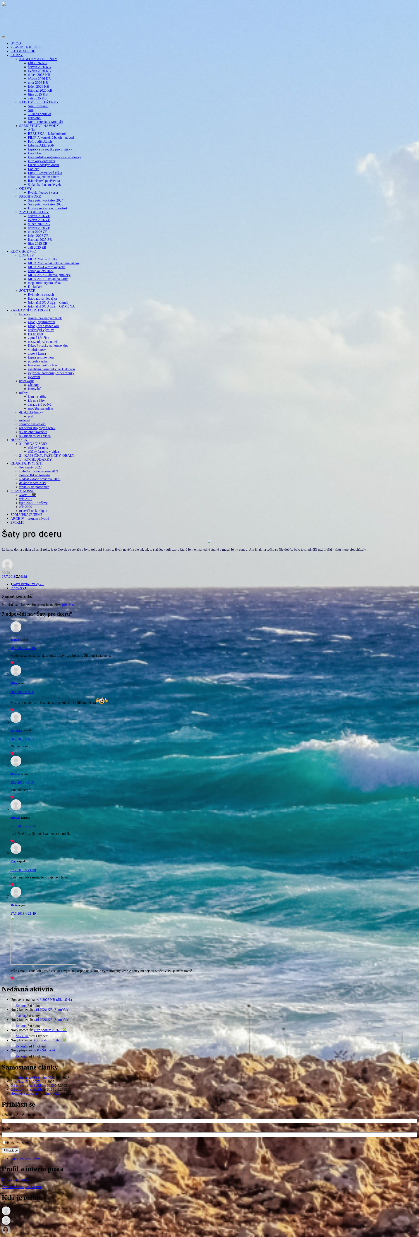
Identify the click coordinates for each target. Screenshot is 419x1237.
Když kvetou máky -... (28, 584)
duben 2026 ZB (39, 224)
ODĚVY (25, 188)
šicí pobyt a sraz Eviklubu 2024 (32, 1089)
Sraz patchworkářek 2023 (45, 204)
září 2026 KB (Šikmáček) (54, 999)
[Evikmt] (6, 1223)
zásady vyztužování (41, 322)
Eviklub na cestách (41, 294)
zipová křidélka (38, 338)
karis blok (34, 153)
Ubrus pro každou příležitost (47, 208)
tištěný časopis (38, 447)
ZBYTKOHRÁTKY (34, 212)
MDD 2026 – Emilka (42, 259)
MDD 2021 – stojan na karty (48, 279)
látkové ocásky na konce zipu (48, 345)
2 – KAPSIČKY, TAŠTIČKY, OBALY (46, 455)
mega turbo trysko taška (44, 283)
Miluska (15, 817)
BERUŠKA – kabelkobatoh (47, 133)
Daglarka (16, 730)
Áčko (32, 130)
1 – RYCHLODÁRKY (35, 459)
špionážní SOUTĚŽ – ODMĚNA (51, 306)
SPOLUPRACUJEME (26, 514)
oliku (13, 683)
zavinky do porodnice (34, 487)
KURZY (16, 55)
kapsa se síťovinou (41, 357)
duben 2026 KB (39, 75)
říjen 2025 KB (38, 94)
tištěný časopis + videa (43, 451)
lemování (34, 389)
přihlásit (67, 605)
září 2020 (25, 507)
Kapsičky (17, 588)
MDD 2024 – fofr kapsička (46, 267)
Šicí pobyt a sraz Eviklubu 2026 (32, 1078)
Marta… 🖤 (27, 495)
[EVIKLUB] (113, 32)
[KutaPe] (6, 1233)
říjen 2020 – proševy (33, 503)
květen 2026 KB (39, 71)
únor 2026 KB (38, 82)
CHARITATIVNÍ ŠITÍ (26, 463)
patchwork (26, 381)
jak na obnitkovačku (33, 432)
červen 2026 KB (39, 67)
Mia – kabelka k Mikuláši (45, 122)
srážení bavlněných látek (45, 318)
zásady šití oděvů (40, 404)
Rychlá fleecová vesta (43, 192)
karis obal (34, 118)
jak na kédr (35, 334)
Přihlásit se (10, 1150)
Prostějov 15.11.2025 (25, 1081)
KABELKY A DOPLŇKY (38, 59)
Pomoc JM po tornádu (34, 475)
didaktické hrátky (31, 412)
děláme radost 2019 (32, 483)
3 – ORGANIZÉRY (33, 444)
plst (30, 416)
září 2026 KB (37, 63)
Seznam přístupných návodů (21, 1187)
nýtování (34, 377)
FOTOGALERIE (22, 51)
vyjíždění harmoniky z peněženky (51, 373)
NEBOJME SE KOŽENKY (39, 102)
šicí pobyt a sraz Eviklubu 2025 (32, 1085)
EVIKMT (17, 522)
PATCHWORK (30, 196)
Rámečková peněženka (44, 181)
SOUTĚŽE (27, 290)
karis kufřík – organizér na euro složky (54, 157)
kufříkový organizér (41, 161)
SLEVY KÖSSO (22, 491)
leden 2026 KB (38, 86)
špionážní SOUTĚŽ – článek (48, 302)
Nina (13, 861)
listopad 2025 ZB (40, 239)
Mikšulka (22, 1036)
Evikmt (21, 1006)
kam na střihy (37, 396)
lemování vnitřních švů (43, 365)
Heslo (6, 1128)
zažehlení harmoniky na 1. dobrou (51, 369)
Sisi (30, 110)
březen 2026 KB (39, 78)
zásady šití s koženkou (43, 326)
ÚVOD (15, 43)
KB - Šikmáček (45, 1050)
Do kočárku (36, 287)
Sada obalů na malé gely (45, 184)
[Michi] (7, 569)
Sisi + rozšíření (38, 106)
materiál (24, 420)
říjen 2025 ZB (37, 243)
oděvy (23, 393)
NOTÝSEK (18, 440)
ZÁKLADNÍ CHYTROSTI (30, 310)
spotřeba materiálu (40, 408)
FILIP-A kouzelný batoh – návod (51, 137)
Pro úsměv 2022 (30, 467)
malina (20, 1016)
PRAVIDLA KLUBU (25, 47)
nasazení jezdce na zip (43, 341)
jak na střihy (36, 400)
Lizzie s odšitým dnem (43, 165)
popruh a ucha (38, 361)
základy (33, 385)
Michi (23, 576)
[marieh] (6, 1214)
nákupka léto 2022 (40, 271)
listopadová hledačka (42, 298)
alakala (15, 774)
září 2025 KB (37, 98)
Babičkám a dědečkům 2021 (38, 471)
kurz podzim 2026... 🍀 (50, 1030)
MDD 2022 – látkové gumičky (49, 275)
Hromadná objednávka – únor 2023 (35, 1093)
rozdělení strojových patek (37, 428)
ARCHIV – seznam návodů (29, 518)
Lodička (33, 169)
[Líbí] (12, 663)
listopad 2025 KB (40, 90)
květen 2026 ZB (39, 220)
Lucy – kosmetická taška (45, 173)
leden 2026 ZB (38, 235)
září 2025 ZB (37, 247)
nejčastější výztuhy (41, 330)
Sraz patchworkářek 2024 (45, 200)
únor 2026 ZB (38, 232)
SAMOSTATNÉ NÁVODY (39, 126)
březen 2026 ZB (39, 228)
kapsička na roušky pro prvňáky (50, 149)
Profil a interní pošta (15, 1179)
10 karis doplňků (39, 114)
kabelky (24, 314)
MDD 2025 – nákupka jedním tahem (53, 263)
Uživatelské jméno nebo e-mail (23, 1115)
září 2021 (25, 499)
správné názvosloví (32, 424)
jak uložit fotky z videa (35, 436)
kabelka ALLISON (41, 145)
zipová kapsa (37, 353)
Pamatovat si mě (18, 1143)
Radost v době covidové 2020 (39, 479)
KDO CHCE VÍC (23, 251)
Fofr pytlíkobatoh (40, 141)
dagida (14, 639)
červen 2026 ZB (39, 216)
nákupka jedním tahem (43, 177)
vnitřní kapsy (37, 349)
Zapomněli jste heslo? (25, 1158)
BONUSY (26, 255)
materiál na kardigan (33, 511)
